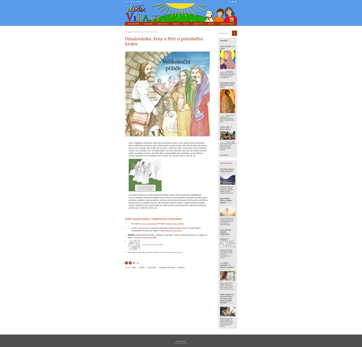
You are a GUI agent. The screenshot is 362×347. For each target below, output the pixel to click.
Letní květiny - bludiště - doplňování (226, 232)
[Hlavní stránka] (126, 32)
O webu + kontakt (181, 341)
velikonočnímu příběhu (174, 224)
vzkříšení (141, 267)
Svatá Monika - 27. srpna (227, 47)
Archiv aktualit (224, 155)
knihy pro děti (152, 267)
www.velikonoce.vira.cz (176, 252)
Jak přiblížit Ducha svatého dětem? (226, 200)
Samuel (132, 197)
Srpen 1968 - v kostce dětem (226, 128)
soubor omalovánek (148, 224)
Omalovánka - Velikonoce (149, 244)
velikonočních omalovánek (148, 228)
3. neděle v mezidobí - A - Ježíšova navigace (227, 265)
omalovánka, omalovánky (167, 267)
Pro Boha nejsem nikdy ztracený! (227, 170)
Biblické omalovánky (173, 230)
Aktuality (224, 40)
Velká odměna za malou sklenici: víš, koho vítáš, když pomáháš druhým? (227, 298)
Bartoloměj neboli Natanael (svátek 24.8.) (227, 85)
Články (130, 32)
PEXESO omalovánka (142, 237)
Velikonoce (181, 267)
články (134, 267)
